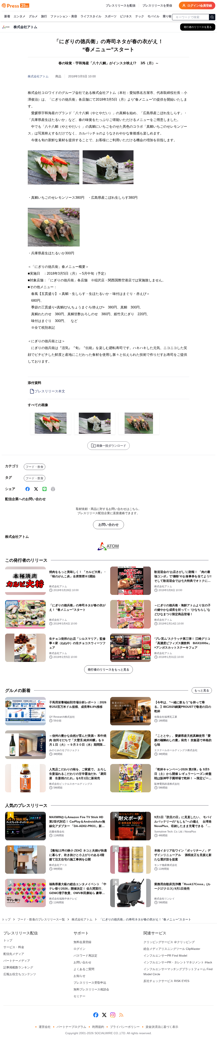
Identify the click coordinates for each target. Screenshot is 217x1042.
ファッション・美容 (63, 16)
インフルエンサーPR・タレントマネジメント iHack (177, 962)
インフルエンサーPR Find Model (165, 955)
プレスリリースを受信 (157, 5)
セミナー (79, 996)
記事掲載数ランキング (18, 967)
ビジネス (126, 16)
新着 (7, 16)
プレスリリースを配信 (120, 5)
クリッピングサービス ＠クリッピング (169, 942)
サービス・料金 (13, 947)
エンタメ (19, 16)
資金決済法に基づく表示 (162, 1026)
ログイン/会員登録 (199, 5)
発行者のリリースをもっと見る (108, 669)
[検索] (212, 17)
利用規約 (98, 1026)
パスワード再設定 (85, 955)
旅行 (44, 16)
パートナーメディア (16, 960)
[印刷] (53, 489)
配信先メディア (13, 954)
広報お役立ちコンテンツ (19, 974)
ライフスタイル (91, 16)
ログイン (79, 948)
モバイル (153, 16)
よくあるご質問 (84, 969)
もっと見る (201, 690)
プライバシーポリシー (125, 1026)
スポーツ (111, 16)
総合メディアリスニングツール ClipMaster (171, 948)
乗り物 (167, 16)
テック (139, 16)
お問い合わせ (108, 524)
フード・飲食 (34, 466)
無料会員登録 (82, 942)
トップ (6, 919)
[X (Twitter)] (36, 489)
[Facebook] (27, 489)
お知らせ (79, 976)
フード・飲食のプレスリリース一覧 (41, 919)
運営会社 (45, 1026)
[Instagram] (112, 1014)
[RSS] (121, 1014)
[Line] (44, 489)
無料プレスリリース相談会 (91, 989)
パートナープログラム (71, 1026)
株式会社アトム (38, 76)
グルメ (33, 16)
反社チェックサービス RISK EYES (166, 981)
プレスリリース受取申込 (90, 982)
